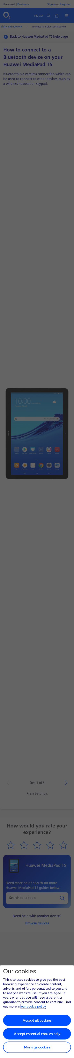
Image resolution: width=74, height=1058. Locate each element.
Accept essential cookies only (37, 1033)
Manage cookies (37, 1047)
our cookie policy (33, 1006)
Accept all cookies (37, 1020)
